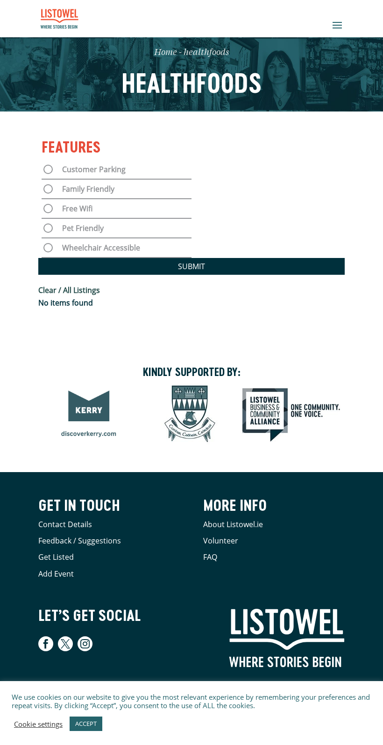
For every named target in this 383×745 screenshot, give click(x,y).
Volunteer (220, 541)
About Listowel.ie (233, 524)
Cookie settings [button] (38, 724)
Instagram (85, 643)
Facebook (47, 643)
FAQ (210, 557)
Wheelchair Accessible (101, 248)
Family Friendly (88, 189)
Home (165, 53)
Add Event (56, 574)
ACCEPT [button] (86, 723)
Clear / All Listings (69, 290)
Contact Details (65, 524)
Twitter (65, 643)
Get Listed (56, 557)
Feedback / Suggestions (79, 541)
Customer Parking (94, 169)
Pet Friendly (83, 228)
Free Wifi (77, 208)
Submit (191, 266)
